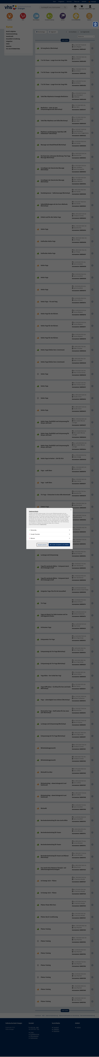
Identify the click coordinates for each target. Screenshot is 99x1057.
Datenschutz (43, 524)
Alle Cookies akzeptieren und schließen (59, 544)
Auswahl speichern (42, 544)
